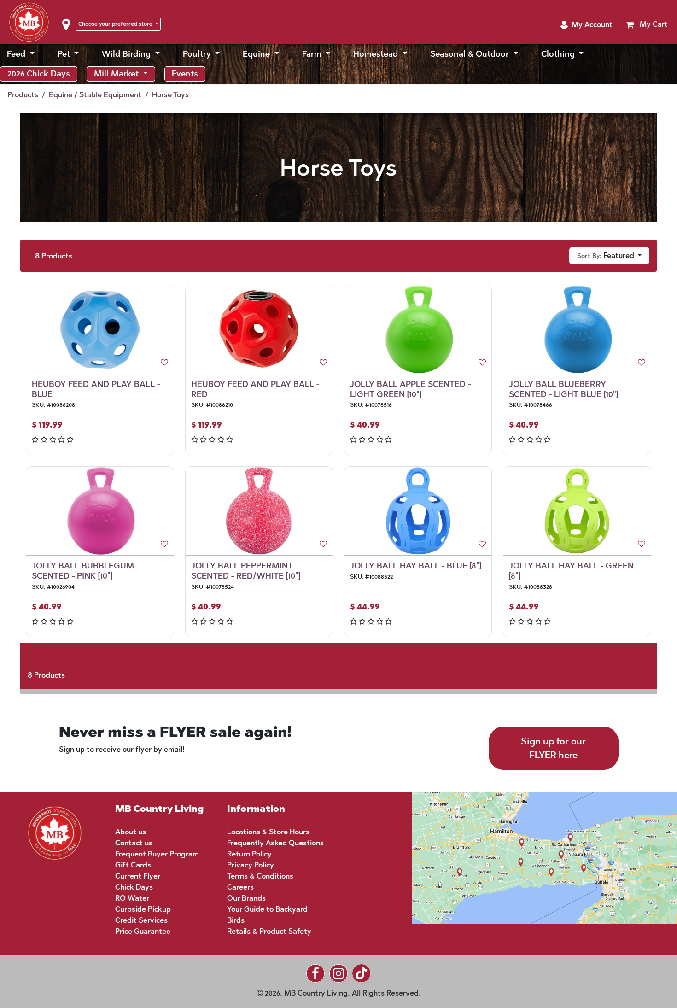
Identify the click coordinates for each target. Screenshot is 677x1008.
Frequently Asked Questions (275, 842)
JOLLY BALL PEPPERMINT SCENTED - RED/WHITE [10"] (245, 571)
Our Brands (246, 898)
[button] (586, 24)
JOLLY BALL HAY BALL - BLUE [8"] (415, 566)
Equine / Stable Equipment (95, 94)
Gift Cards (133, 865)
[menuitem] (20, 54)
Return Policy (249, 854)
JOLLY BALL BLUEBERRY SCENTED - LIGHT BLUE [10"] (563, 389)
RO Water (132, 898)
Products (22, 94)
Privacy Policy (250, 865)
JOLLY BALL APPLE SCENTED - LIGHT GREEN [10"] (410, 389)
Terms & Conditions (260, 876)
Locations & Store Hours (268, 831)
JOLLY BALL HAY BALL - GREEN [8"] (571, 571)
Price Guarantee (142, 931)
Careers (240, 887)
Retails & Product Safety (269, 931)
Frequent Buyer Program (157, 854)
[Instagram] (338, 973)
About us (130, 831)
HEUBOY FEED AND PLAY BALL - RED (255, 389)
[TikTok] (361, 973)
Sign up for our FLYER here (553, 748)
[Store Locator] (526, 856)
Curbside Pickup (143, 909)
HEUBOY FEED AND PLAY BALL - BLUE (96, 389)
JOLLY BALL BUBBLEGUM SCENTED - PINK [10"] (83, 571)
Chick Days (134, 887)
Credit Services (141, 920)
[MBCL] (55, 831)
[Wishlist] (164, 362)
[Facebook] (315, 973)
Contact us (133, 842)
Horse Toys (170, 94)
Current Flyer (137, 876)
